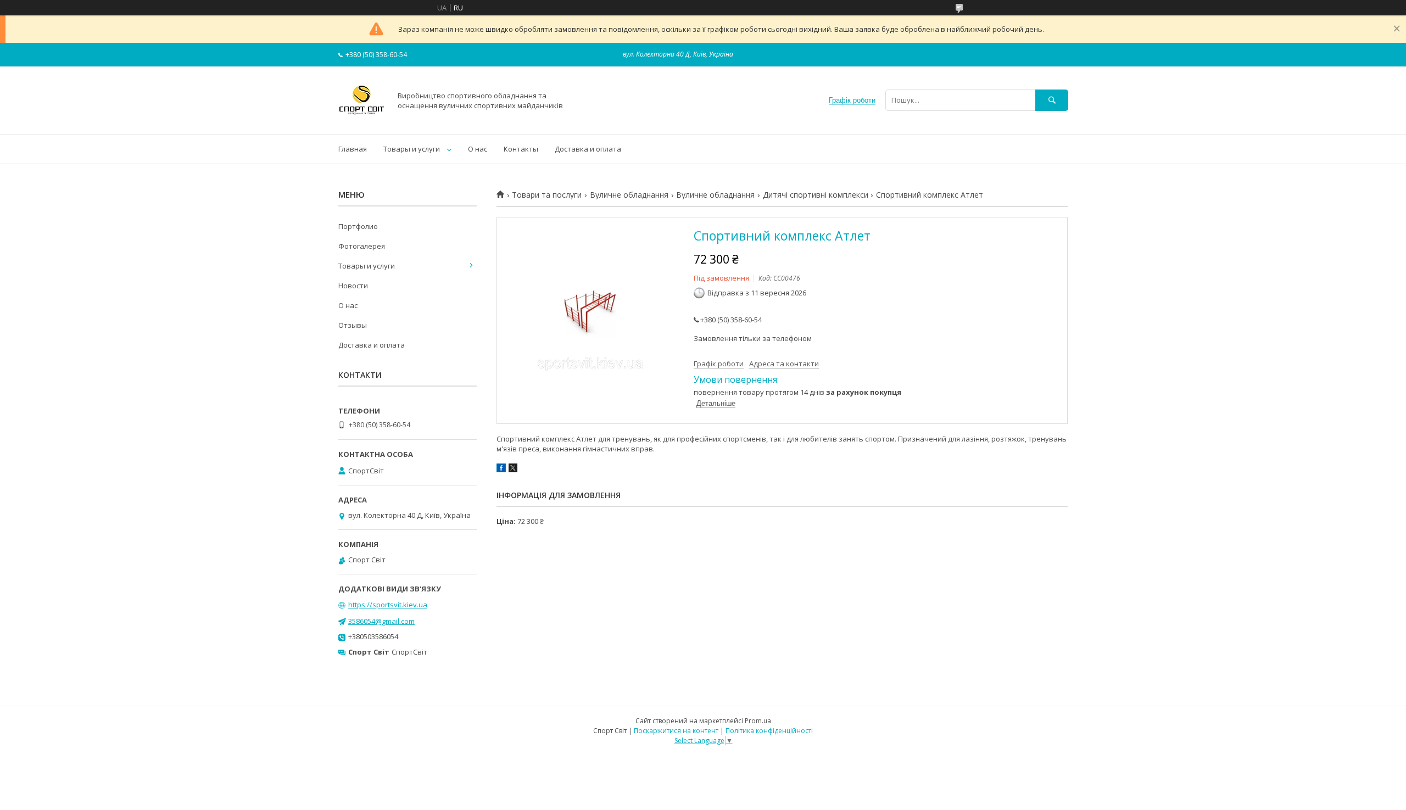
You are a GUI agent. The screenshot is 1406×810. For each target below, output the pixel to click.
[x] (513, 469)
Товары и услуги (411, 149)
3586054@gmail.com (381, 621)
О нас (477, 149)
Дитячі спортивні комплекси (815, 195)
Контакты (521, 149)
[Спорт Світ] (361, 120)
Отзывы (352, 325)
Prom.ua (758, 720)
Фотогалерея (361, 246)
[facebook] (501, 469)
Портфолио (358, 226)
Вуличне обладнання (629, 195)
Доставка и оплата (588, 149)
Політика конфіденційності (769, 730)
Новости (353, 286)
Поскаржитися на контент (676, 730)
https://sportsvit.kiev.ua (387, 604)
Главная (352, 149)
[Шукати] (1051, 100)
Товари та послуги (547, 195)
